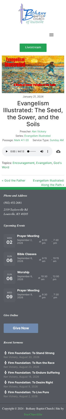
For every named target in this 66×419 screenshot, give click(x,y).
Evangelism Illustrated (37, 135)
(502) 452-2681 (13, 202)
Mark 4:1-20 (21, 140)
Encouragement (23, 163)
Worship (23, 272)
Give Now (21, 328)
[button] (51, 34)
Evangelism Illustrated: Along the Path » (48, 183)
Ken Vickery (39, 131)
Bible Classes (26, 254)
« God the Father (13, 180)
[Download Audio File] (58, 151)
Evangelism (44, 163)
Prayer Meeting (28, 236)
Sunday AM (57, 140)
